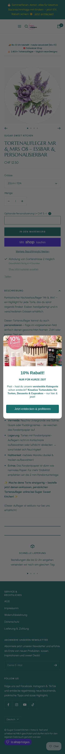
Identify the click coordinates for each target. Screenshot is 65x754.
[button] (7, 339)
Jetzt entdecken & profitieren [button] (32, 408)
